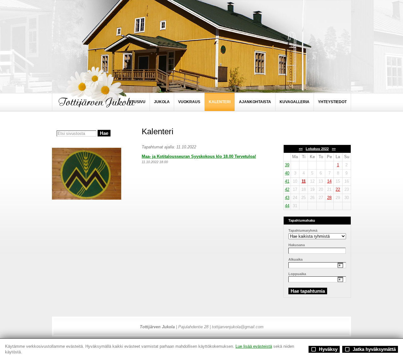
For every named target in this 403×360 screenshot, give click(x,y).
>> (334, 149)
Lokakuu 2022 (317, 149)
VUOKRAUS (189, 102)
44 (287, 205)
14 (329, 181)
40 (287, 173)
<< (301, 149)
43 (287, 197)
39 (287, 165)
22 (338, 189)
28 (329, 197)
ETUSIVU (137, 102)
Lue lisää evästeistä (254, 346)
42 (287, 189)
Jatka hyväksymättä (370, 349)
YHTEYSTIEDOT (332, 102)
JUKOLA (162, 102)
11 (304, 181)
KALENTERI (219, 102)
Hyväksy (324, 349)
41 (287, 181)
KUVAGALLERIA (294, 102)
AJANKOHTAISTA (255, 102)
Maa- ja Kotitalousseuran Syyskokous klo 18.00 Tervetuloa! (199, 156)
